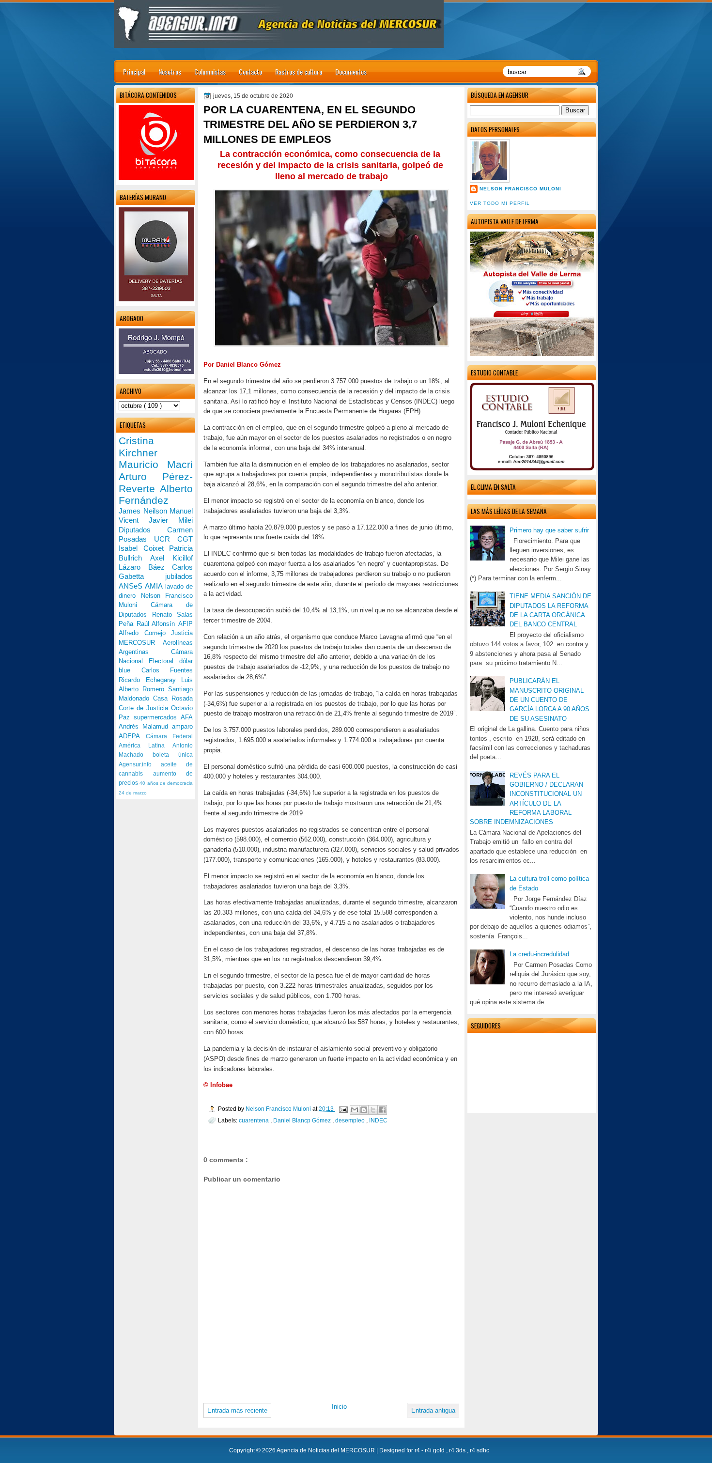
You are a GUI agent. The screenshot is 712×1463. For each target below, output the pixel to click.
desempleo (350, 1120)
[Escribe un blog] (364, 1110)
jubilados (179, 576)
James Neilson (144, 511)
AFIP (185, 623)
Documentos (351, 71)
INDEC (378, 1120)
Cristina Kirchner (138, 446)
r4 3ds (458, 1450)
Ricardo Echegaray (150, 680)
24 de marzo (133, 792)
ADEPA (132, 736)
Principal (134, 71)
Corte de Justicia (145, 708)
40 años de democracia (166, 783)
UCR (165, 539)
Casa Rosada (173, 698)
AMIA (155, 586)
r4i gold (435, 1450)
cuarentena (254, 1120)
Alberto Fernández (156, 494)
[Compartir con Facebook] (382, 1110)
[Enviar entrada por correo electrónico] (342, 1108)
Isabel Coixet (144, 548)
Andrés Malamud (145, 726)
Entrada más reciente (237, 1410)
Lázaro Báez (145, 567)
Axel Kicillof (171, 558)
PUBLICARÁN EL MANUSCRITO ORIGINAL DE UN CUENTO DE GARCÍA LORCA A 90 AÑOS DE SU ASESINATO (549, 699)
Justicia (182, 633)
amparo (182, 726)
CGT (185, 539)
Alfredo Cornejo (145, 633)
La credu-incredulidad (539, 954)
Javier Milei (171, 520)
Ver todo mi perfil (500, 203)
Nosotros (169, 71)
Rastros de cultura (298, 71)
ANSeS (132, 586)
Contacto (250, 71)
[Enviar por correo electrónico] (354, 1110)
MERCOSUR (141, 642)
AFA (187, 717)
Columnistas (210, 71)
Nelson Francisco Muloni (520, 188)
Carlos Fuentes (167, 670)
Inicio (339, 1406)
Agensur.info (140, 764)
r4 (418, 1450)
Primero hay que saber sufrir (549, 530)
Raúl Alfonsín (157, 623)
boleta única (173, 755)
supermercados (157, 717)
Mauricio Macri (156, 464)
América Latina (145, 745)
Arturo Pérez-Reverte (156, 482)
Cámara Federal (169, 736)
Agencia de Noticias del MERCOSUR (326, 1450)
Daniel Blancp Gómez (302, 1120)
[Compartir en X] (373, 1110)
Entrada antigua (433, 1410)
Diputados (143, 530)
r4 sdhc (479, 1450)
